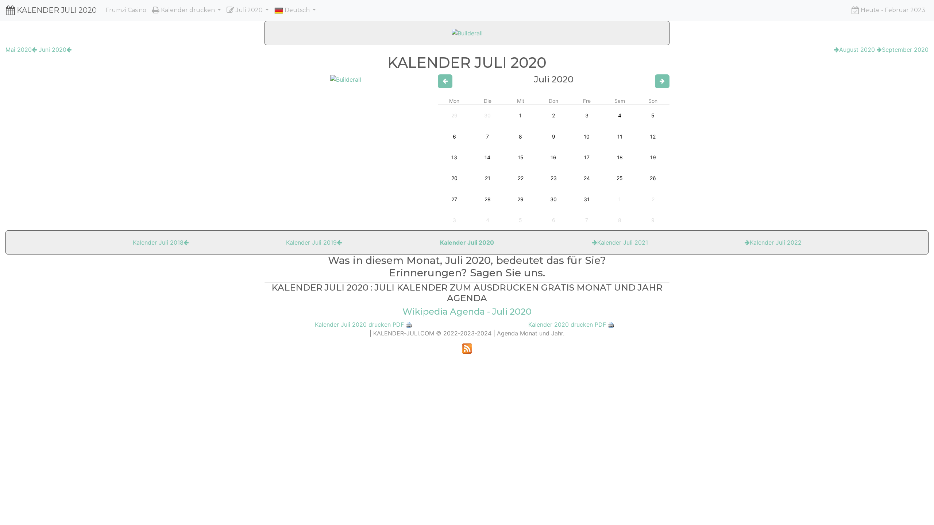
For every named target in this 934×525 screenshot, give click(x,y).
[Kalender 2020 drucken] (611, 324)
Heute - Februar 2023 (892, 10)
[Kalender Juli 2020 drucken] (409, 324)
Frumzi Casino (125, 10)
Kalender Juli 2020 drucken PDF (359, 324)
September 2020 (905, 49)
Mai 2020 (18, 49)
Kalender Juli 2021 (622, 242)
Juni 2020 (52, 49)
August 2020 (857, 49)
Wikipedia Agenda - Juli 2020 (467, 311)
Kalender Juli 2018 (158, 242)
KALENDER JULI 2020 (56, 10)
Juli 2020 (249, 10)
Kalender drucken (187, 10)
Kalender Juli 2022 (776, 242)
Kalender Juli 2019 (311, 242)
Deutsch (297, 10)
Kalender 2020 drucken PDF (567, 324)
